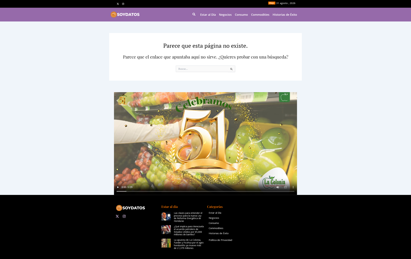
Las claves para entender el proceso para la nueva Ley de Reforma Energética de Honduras (188, 216)
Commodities (260, 15)
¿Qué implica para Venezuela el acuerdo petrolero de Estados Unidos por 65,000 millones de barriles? (189, 230)
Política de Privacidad (220, 240)
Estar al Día (208, 15)
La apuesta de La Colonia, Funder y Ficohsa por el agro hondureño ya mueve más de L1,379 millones (189, 243)
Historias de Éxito (285, 15)
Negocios (225, 15)
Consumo (241, 15)
